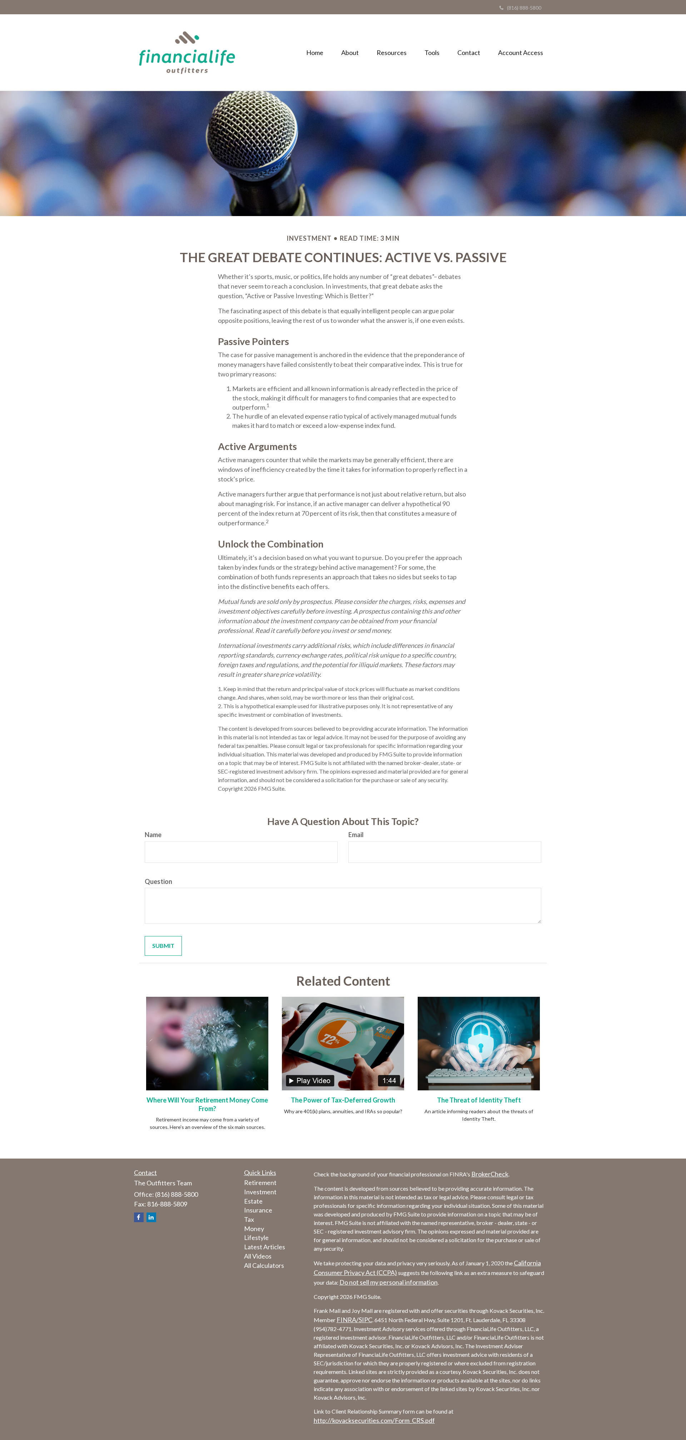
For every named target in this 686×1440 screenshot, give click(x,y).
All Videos (258, 1256)
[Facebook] (139, 1217)
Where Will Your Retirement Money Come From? (207, 1104)
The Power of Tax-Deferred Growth (343, 1100)
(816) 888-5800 (524, 8)
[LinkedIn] (151, 1217)
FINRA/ (348, 1320)
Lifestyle (256, 1237)
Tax (249, 1219)
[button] (350, 53)
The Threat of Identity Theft (479, 1100)
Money (254, 1228)
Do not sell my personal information (388, 1282)
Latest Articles (264, 1247)
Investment (260, 1192)
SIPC (365, 1320)
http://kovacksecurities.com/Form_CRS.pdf (374, 1420)
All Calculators (264, 1265)
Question (158, 881)
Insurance (258, 1210)
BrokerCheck (489, 1174)
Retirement (260, 1182)
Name (153, 835)
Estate (253, 1201)
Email (356, 835)
